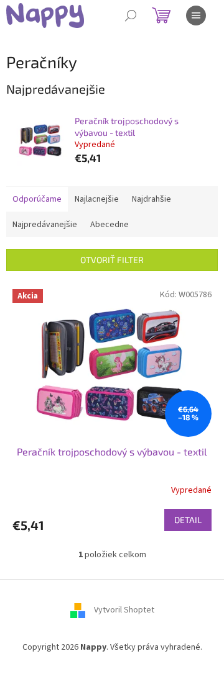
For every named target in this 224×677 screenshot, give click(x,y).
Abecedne (109, 224)
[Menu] (196, 15)
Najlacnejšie (97, 199)
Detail (188, 519)
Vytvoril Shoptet (124, 610)
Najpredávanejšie (44, 224)
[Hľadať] (130, 15)
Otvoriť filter (112, 259)
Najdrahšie (151, 199)
